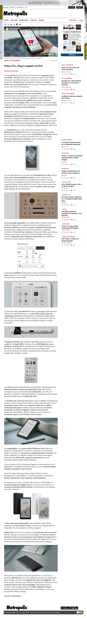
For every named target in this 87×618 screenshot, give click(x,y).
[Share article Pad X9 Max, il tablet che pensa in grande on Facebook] (62, 245)
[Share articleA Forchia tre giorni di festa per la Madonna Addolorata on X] (65, 149)
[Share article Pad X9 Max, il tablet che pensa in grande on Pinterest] (69, 245)
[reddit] (20, 24)
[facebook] (5, 24)
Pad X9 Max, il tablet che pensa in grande (70, 240)
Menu (41, 20)
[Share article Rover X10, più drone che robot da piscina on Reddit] (74, 74)
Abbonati (72, 20)
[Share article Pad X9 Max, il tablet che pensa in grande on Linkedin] (67, 245)
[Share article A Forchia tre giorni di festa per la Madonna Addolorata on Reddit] (74, 149)
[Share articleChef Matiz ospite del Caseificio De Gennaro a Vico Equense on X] (65, 219)
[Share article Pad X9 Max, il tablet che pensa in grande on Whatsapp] (72, 245)
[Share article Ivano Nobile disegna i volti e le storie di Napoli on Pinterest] (69, 190)
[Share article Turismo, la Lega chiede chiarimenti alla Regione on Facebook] (62, 232)
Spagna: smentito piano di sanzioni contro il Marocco (71, 172)
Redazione (12, 7)
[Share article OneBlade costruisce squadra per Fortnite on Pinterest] (69, 102)
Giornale (14, 20)
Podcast (33, 20)
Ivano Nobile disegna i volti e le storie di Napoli (72, 185)
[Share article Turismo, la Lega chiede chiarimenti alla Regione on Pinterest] (69, 232)
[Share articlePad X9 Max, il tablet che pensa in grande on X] (65, 245)
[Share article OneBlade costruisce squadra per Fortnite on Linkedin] (67, 102)
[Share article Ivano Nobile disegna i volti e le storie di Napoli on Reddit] (74, 190)
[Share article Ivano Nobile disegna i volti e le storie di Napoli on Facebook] (62, 190)
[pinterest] (14, 24)
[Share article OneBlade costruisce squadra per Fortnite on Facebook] (62, 102)
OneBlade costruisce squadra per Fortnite (72, 97)
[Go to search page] (26, 7)
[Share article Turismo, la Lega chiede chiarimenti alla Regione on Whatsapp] (72, 232)
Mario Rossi (64, 162)
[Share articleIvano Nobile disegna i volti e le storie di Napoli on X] (65, 190)
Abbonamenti (19, 7)
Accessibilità (56, 612)
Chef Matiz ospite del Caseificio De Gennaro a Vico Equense (72, 213)
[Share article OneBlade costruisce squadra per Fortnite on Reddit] (74, 102)
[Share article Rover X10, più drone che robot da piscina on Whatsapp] (72, 74)
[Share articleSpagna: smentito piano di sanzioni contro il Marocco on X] (65, 177)
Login (81, 20)
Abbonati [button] (72, 55)
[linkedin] (11, 24)
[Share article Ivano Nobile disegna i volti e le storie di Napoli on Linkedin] (67, 190)
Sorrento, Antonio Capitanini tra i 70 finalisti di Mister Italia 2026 (72, 199)
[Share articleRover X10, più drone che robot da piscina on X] (65, 74)
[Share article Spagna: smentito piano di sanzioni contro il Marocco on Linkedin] (67, 177)
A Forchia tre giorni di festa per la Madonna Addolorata (71, 143)
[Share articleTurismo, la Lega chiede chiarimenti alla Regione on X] (65, 232)
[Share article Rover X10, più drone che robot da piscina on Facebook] (62, 74)
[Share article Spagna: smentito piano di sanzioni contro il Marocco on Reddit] (74, 177)
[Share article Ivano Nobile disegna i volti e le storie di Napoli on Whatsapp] (72, 190)
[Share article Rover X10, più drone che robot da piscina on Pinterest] (69, 74)
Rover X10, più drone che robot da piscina (70, 68)
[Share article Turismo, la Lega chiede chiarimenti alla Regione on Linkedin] (67, 232)
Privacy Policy (48, 612)
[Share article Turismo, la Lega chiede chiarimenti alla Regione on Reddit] (74, 232)
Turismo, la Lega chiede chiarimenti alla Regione (70, 227)
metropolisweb (65, 146)
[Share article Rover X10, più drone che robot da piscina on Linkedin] (67, 74)
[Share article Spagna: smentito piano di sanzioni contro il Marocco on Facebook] (62, 177)
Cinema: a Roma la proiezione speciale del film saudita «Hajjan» (72, 158)
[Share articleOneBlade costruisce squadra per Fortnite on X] (65, 102)
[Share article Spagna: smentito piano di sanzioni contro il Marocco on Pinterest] (69, 177)
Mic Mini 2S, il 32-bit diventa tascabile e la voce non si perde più (71, 83)
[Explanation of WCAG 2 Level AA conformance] (80, 613)
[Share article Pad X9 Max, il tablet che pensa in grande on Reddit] (74, 245)
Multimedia (23, 20)
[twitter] (8, 24)
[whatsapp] (17, 24)
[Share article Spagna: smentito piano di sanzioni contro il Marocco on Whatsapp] (72, 177)
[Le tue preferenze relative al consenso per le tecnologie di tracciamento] (84, 615)
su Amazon (46, 575)
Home (6, 20)
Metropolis (5, 7)
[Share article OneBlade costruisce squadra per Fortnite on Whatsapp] (72, 102)
